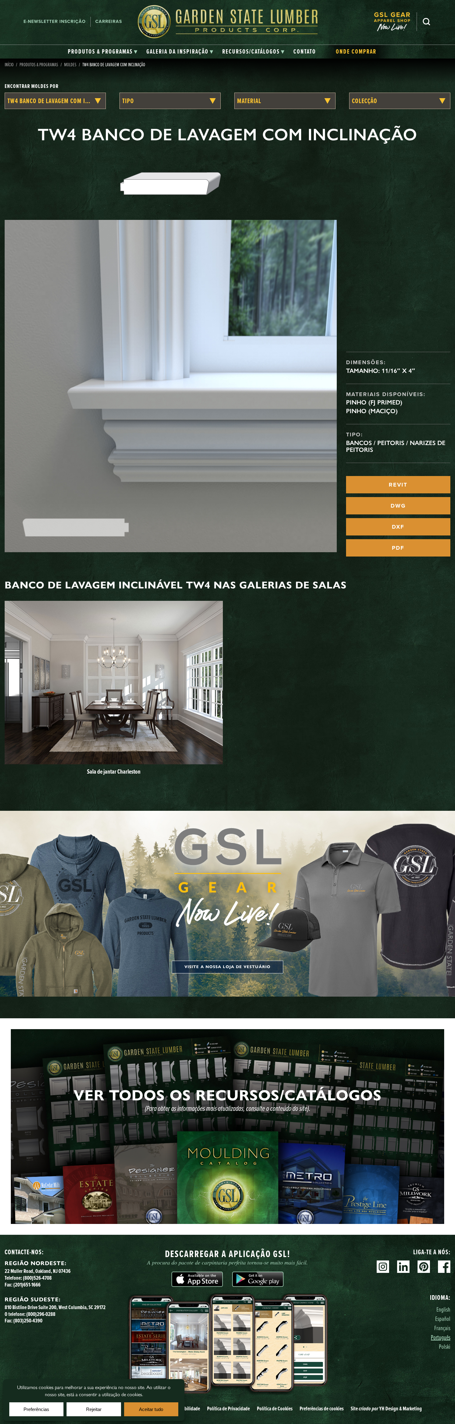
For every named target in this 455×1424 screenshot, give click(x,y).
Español (442, 1318)
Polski (444, 1346)
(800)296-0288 (40, 1314)
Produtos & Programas (39, 64)
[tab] (102, 52)
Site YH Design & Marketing (386, 1408)
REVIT (398, 485)
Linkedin (403, 1266)
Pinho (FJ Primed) (374, 402)
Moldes (70, 64)
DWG (398, 506)
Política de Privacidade (228, 1408)
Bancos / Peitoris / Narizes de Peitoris (395, 446)
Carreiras (108, 21)
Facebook (444, 1266)
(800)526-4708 (37, 1278)
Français (442, 1328)
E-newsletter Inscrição (55, 21)
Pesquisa (426, 22)
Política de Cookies (274, 1408)
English (443, 1309)
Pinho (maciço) (372, 411)
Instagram (383, 1266)
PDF (398, 548)
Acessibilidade (186, 1408)
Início (9, 64)
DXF (398, 527)
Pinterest (424, 1266)
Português (440, 1337)
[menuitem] (395, 21)
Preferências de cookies (322, 1408)
